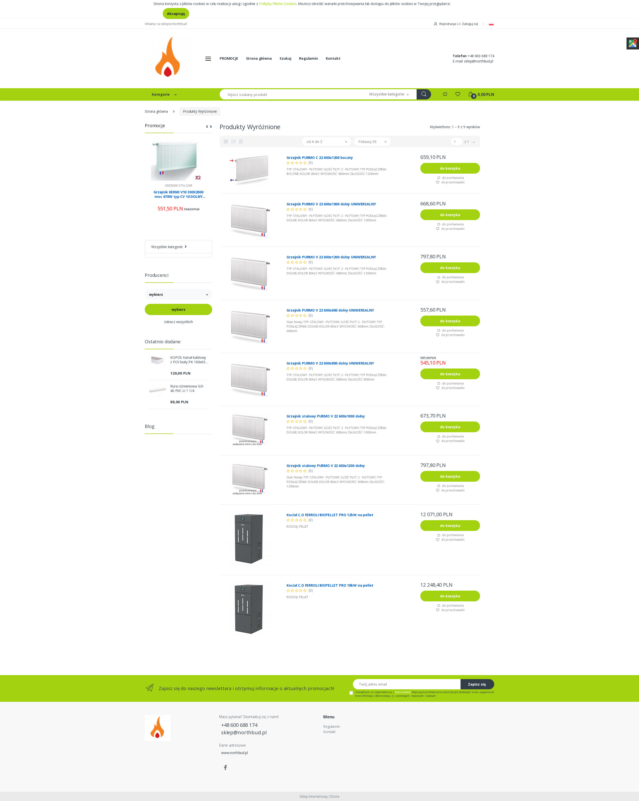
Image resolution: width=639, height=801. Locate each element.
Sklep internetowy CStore (319, 796)
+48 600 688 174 (481, 55)
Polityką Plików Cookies (278, 3)
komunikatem (403, 692)
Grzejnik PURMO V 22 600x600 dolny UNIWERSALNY (330, 310)
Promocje (155, 125)
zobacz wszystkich (178, 321)
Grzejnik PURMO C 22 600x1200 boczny (320, 157)
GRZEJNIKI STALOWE (178, 185)
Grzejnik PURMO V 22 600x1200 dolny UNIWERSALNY (331, 257)
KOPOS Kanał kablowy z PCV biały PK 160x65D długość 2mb (189, 359)
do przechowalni (453, 182)
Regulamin (308, 58)
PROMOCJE (229, 58)
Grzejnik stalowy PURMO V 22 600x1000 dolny (326, 416)
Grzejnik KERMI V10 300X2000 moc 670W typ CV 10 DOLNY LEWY (178, 194)
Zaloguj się (470, 23)
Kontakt (333, 58)
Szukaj (285, 58)
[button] (389, 94)
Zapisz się (477, 684)
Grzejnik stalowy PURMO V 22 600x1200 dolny (326, 465)
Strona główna (259, 58)
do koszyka (450, 168)
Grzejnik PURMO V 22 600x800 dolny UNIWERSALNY (330, 363)
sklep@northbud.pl (478, 61)
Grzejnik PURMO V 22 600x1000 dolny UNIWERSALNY (331, 204)
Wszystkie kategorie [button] (167, 246)
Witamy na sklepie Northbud (166, 23)
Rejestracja (448, 23)
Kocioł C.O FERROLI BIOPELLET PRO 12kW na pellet (330, 515)
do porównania (452, 178)
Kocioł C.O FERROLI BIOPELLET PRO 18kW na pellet (330, 585)
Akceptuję (176, 13)
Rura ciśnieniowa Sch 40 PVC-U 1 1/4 (186, 388)
